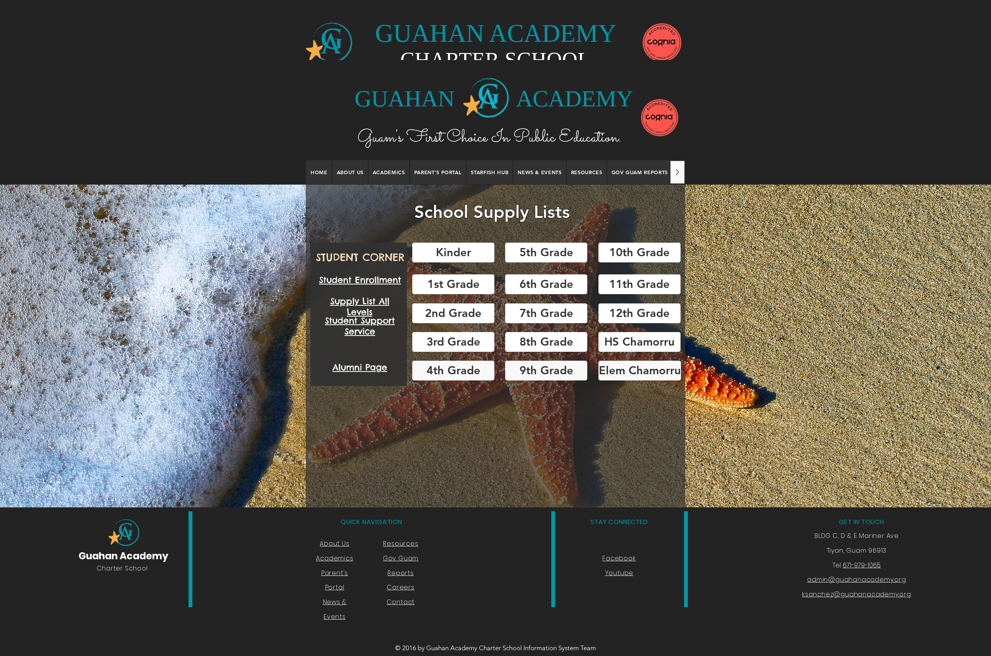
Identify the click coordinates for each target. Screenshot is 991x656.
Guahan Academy (123, 556)
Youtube (619, 573)
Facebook (619, 558)
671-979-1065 (862, 565)
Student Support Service (360, 326)
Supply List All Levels (359, 306)
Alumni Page (360, 367)
